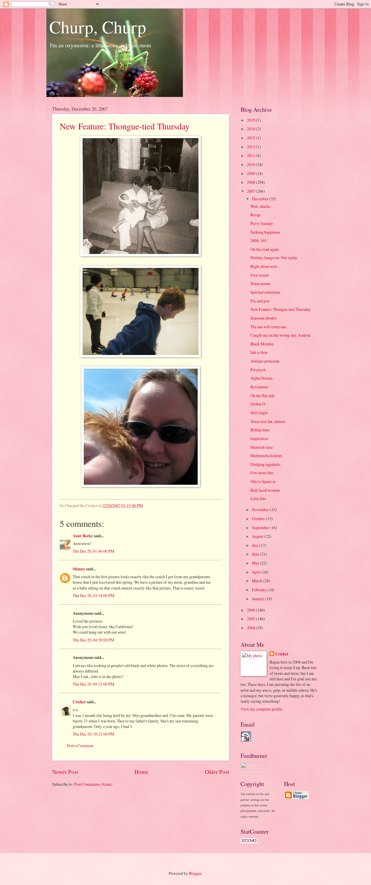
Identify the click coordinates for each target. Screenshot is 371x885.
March (257, 580)
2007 (251, 191)
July (255, 545)
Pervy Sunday (261, 223)
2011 (251, 155)
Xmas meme (260, 283)
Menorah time (261, 447)
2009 (251, 173)
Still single (259, 412)
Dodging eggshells (265, 464)
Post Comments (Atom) (93, 784)
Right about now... (264, 266)
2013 (251, 146)
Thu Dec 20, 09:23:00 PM (93, 684)
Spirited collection (265, 292)
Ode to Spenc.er (263, 481)
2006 (251, 610)
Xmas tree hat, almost (267, 421)
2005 (251, 618)
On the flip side (262, 395)
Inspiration (259, 438)
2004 (251, 627)
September (261, 527)
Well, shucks (260, 206)
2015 (251, 137)
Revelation (259, 387)
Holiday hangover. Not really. (274, 257)
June (256, 554)
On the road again (264, 249)
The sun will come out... (269, 326)
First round (259, 275)
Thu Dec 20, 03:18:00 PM (93, 595)
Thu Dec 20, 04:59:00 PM (93, 640)
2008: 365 (258, 240)
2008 (251, 182)
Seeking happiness (265, 232)
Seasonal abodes (263, 318)
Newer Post (65, 771)
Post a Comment (80, 745)
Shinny (79, 569)
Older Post (217, 771)
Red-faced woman (265, 490)
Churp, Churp (97, 26)
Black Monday (262, 344)
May (256, 563)
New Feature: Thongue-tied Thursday (125, 126)
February (260, 589)
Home (141, 771)
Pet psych (258, 369)
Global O (257, 404)
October (259, 518)
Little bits (258, 498)
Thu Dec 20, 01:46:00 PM (93, 551)
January (258, 598)
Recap (255, 214)
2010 (251, 164)
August (258, 536)
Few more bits (261, 472)
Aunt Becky (83, 536)
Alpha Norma (261, 378)
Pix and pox (260, 301)
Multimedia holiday (266, 455)
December (260, 198)
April (256, 572)
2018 (251, 128)
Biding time (260, 429)
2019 (251, 120)
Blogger (195, 873)
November (261, 509)
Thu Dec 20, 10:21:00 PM (93, 734)
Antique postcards (264, 361)
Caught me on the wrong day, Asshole (280, 335)
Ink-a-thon (259, 352)
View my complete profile (262, 709)
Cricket (79, 702)
